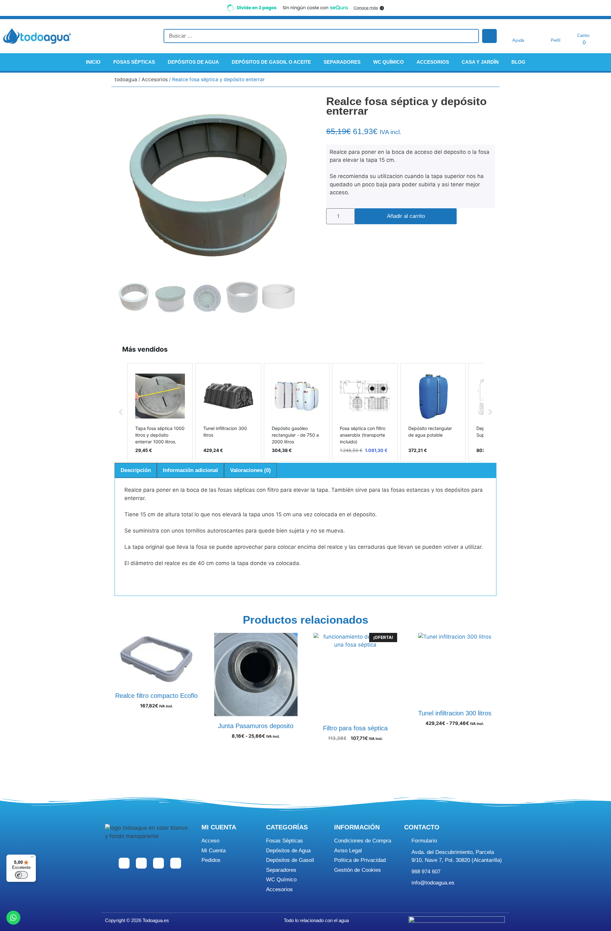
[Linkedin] (158, 863)
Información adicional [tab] (190, 470)
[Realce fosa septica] (206, 186)
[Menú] (32, 858)
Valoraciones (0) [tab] (250, 470)
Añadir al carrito (406, 216)
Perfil (555, 40)
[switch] (21, 875)
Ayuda (518, 40)
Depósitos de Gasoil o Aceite (271, 62)
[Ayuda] (518, 32)
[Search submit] (489, 36)
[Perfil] (555, 32)
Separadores (342, 62)
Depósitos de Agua (193, 62)
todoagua (126, 79)
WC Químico (388, 62)
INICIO (93, 62)
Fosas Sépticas (134, 62)
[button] (121, 412)
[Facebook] (124, 863)
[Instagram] (141, 863)
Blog (518, 62)
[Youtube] (175, 863)
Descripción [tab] (136, 470)
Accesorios (433, 62)
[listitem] (160, 412)
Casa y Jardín (480, 62)
